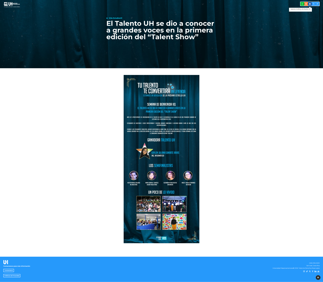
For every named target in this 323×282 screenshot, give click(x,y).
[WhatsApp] (302, 4)
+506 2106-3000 (314, 263)
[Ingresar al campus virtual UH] (306, 4)
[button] (318, 277)
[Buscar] (314, 4)
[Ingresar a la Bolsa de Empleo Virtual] (310, 4)
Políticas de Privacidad (11, 275)
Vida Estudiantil (115, 18)
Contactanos (8, 270)
